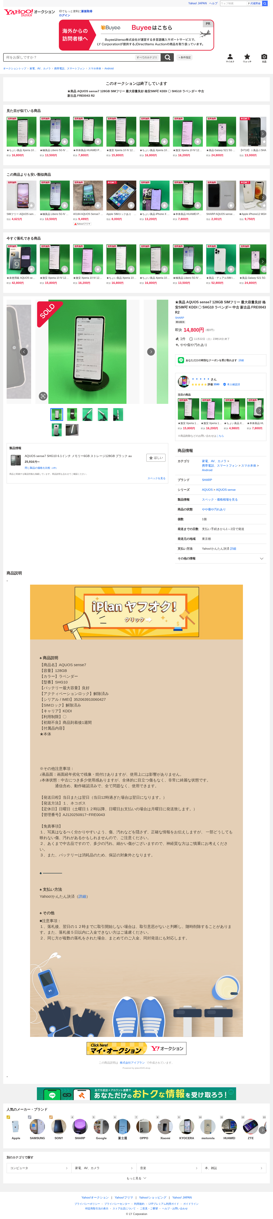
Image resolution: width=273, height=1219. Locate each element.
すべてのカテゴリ (147, 57)
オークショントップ (14, 68)
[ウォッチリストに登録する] (31, 141)
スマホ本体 (94, 68)
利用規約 (139, 1203)
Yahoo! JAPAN (197, 3)
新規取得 (86, 11)
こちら (220, 435)
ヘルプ (213, 3)
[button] (220, 558)
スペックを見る (157, 478)
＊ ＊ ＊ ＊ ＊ (201, 379)
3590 (216, 384)
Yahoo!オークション (95, 1197)
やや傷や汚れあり (214, 509)
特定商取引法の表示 (96, 1208)
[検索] (265, 3)
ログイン (64, 15)
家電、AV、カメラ (40, 68)
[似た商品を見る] (43, 396)
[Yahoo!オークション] (30, 10)
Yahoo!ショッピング (152, 1197)
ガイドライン (191, 1203)
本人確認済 (233, 384)
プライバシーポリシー (87, 1203)
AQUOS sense (226, 489)
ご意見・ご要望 (149, 1208)
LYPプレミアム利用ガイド (164, 1203)
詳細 (241, 360)
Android (109, 68)
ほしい (158, 457)
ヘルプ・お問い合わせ (175, 1208)
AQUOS (207, 489)
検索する (167, 57)
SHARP (179, 317)
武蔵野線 (255, 3)
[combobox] (69, 57)
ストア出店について (124, 1208)
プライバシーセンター (117, 1203)
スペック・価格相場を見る (220, 499)
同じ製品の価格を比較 (41, 467)
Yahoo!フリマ (124, 1197)
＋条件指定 (184, 57)
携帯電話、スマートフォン (69, 68)
